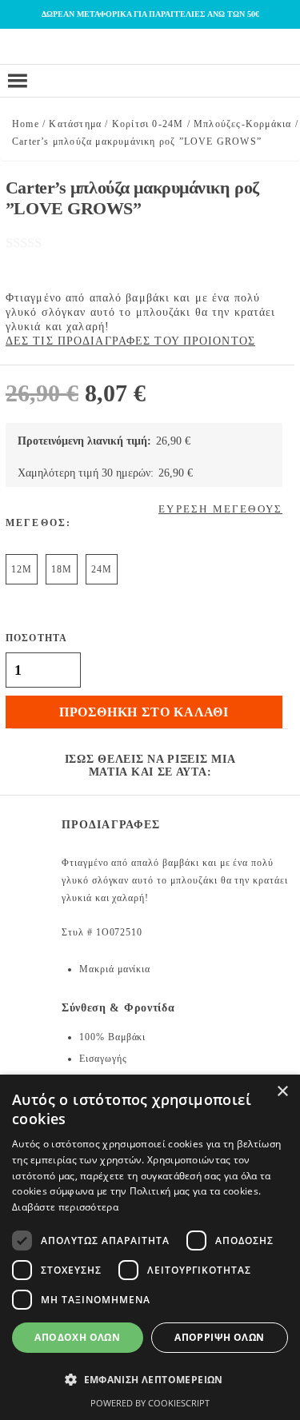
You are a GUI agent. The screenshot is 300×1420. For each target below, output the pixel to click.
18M (61, 569)
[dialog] (150, 1247)
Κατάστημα (75, 124)
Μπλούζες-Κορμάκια (242, 124)
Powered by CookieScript (150, 1403)
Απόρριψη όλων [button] (219, 1337)
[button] (150, 1380)
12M (21, 569)
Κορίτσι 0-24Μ (148, 124)
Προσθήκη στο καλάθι (144, 712)
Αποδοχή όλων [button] (77, 1337)
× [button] (282, 1092)
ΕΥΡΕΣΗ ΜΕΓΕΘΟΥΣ (220, 509)
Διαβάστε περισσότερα (65, 1207)
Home (25, 124)
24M (101, 569)
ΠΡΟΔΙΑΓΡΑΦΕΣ (111, 825)
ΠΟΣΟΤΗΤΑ (37, 638)
